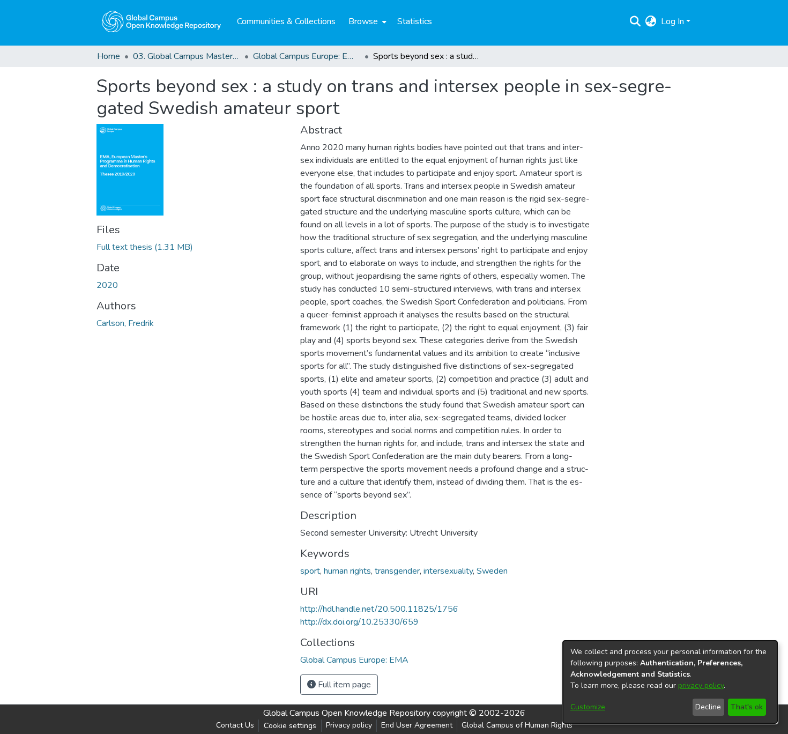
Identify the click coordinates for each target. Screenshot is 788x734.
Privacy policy (349, 725)
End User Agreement (416, 725)
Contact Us (235, 725)
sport (310, 571)
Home (108, 56)
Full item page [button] (343, 685)
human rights (347, 571)
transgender (397, 571)
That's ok (747, 707)
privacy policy (701, 685)
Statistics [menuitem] (414, 21)
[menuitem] (366, 21)
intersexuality (448, 571)
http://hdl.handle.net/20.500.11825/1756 (379, 609)
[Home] (161, 21)
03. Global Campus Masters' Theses (186, 56)
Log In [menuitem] (672, 21)
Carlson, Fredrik (125, 323)
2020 (107, 285)
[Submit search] (635, 21)
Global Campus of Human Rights (517, 725)
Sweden (492, 571)
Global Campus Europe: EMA (306, 56)
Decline (708, 707)
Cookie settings (290, 726)
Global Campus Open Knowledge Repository (346, 713)
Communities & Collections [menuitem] (286, 21)
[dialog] (670, 682)
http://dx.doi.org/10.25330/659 (359, 622)
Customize (587, 707)
